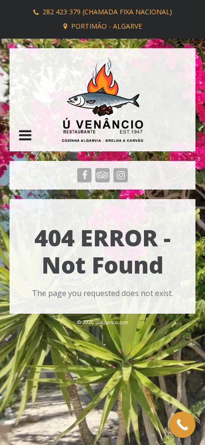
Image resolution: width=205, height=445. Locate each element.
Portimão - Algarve (106, 26)
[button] (25, 136)
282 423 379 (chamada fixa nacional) (107, 11)
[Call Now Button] (182, 425)
